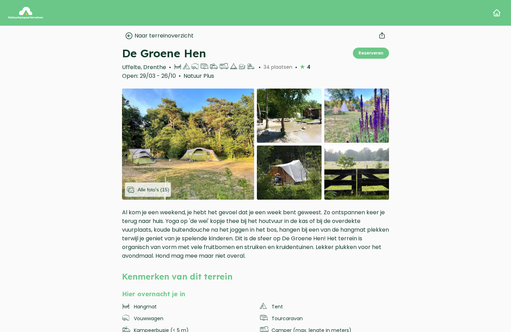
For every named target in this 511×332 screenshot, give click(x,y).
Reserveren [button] (370, 53)
